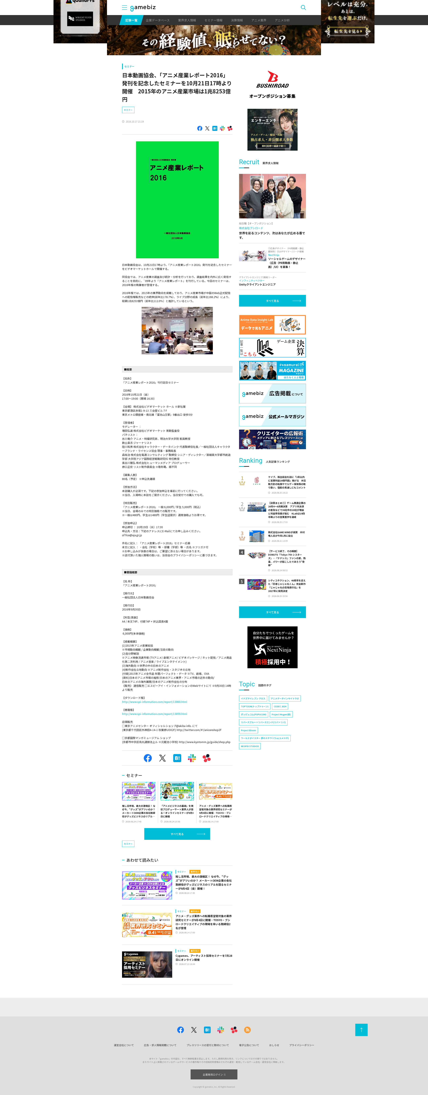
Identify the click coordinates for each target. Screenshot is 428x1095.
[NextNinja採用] (272, 647)
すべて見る (177, 834)
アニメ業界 (258, 20)
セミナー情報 (213, 20)
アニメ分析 (282, 20)
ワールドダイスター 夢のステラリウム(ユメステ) (265, 738)
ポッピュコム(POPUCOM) (253, 714)
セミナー (129, 66)
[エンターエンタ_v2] (272, 130)
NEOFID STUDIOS (250, 746)
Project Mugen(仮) (281, 714)
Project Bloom (248, 730)
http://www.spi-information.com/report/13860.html (154, 702)
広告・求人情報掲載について (160, 1045)
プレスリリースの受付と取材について (208, 1045)
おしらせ (274, 1045)
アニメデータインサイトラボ (285, 698)
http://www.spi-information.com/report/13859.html (154, 714)
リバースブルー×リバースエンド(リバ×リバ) (263, 722)
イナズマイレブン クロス (253, 698)
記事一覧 (131, 20)
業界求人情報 (187, 20)
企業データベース (158, 20)
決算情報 (237, 20)
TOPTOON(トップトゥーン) (255, 706)
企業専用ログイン (213, 1074)
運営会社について (124, 1045)
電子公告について (249, 1045)
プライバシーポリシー (301, 1045)
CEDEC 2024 (280, 706)
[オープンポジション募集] (272, 84)
